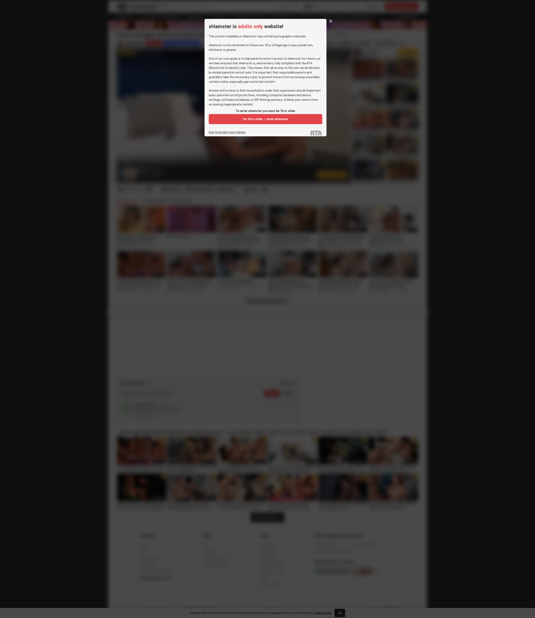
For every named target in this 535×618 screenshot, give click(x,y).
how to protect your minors (227, 132)
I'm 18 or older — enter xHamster (265, 119)
